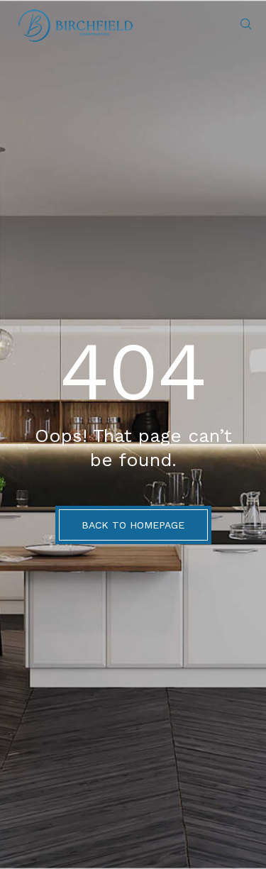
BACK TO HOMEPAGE (133, 525)
